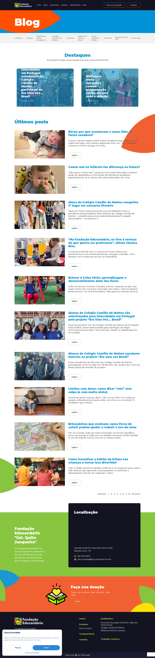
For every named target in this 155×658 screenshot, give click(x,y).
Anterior (101, 494)
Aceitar (46, 648)
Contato (83, 640)
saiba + (75, 155)
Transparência (75, 5)
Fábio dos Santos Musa (82, 38)
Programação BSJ (121, 38)
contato (133, 5)
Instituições (54, 5)
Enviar (77, 601)
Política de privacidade (32, 652)
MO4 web (85, 655)
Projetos (64, 5)
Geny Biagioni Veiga (95, 38)
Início (39, 5)
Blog (84, 5)
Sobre (45, 5)
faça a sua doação (114, 5)
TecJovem (135, 38)
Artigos (29, 38)
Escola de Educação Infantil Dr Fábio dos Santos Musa (119, 624)
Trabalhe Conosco (110, 639)
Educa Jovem (85, 628)
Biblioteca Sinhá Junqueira (41, 38)
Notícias (108, 38)
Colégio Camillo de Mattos (57, 38)
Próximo (136, 494)
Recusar (18, 648)
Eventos (70, 38)
